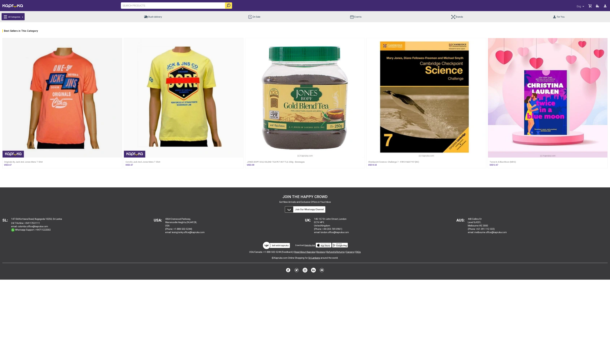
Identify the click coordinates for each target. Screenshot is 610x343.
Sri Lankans (314, 258)
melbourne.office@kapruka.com (490, 232)
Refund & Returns (335, 252)
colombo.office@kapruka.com (33, 226)
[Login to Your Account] (605, 7)
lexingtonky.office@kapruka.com (188, 232)
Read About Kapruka (304, 252)
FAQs (358, 252)
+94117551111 (32, 223)
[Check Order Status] (598, 7)
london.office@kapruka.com (335, 232)
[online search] (228, 5)
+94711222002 (43, 230)
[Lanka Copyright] (273, 258)
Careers (350, 252)
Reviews (320, 252)
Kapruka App (310, 245)
